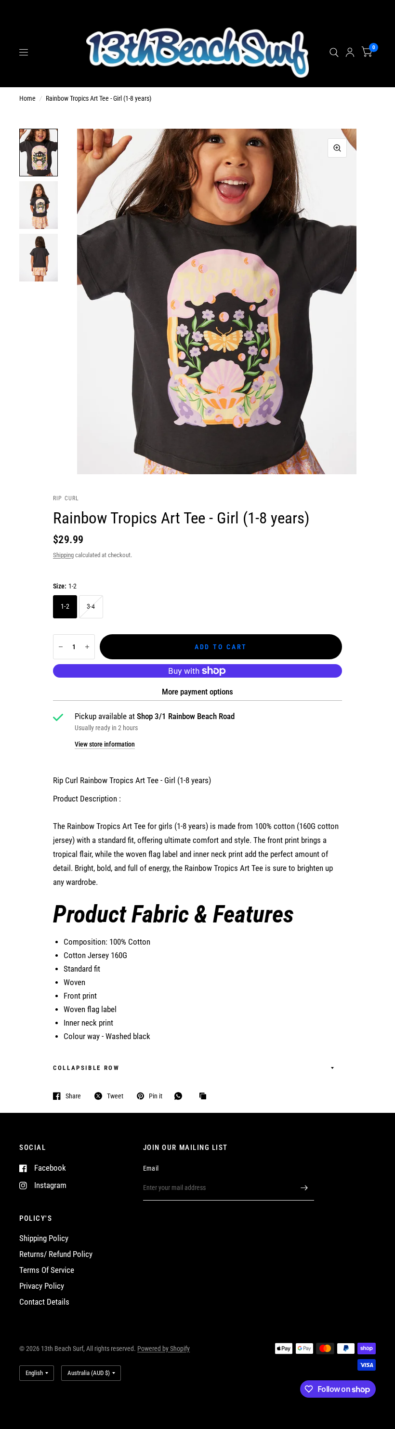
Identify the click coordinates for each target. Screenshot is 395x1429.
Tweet (115, 1096)
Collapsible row (86, 1067)
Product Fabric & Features (173, 914)
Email (150, 1168)
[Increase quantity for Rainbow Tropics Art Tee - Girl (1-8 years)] (87, 647)
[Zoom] (337, 148)
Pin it (155, 1096)
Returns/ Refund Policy (55, 1254)
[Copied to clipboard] (205, 1096)
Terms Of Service (46, 1270)
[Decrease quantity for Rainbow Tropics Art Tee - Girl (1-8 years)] (60, 647)
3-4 (91, 606)
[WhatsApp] (180, 1096)
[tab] (197, 914)
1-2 (65, 606)
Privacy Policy (41, 1286)
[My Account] (350, 52)
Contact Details (44, 1302)
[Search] (334, 52)
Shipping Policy (43, 1238)
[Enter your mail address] (304, 1188)
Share (73, 1096)
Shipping (63, 555)
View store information (105, 744)
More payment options (197, 691)
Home (27, 98)
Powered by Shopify (163, 1348)
